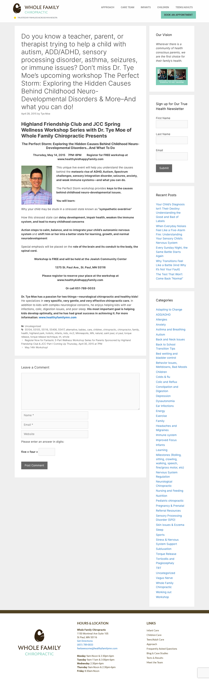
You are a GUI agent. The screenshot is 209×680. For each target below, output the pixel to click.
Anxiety (161, 324)
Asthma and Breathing (170, 329)
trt (60, 336)
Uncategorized (33, 326)
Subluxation (163, 548)
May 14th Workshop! (36, 347)
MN (92, 333)
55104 (28, 329)
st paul (119, 333)
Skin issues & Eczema (170, 524)
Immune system (166, 435)
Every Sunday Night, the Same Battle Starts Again (172, 252)
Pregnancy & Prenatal (170, 505)
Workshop (162, 597)
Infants (146, 7)
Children (163, 7)
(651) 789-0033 (85, 644)
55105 (36, 329)
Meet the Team (155, 662)
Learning (161, 450)
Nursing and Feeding (169, 490)
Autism (160, 334)
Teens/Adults (184, 7)
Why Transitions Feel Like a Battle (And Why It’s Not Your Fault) (171, 265)
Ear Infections (165, 406)
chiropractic (109, 329)
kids (66, 333)
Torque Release (166, 554)
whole (66, 336)
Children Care (154, 634)
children (97, 329)
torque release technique (43, 336)
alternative (71, 329)
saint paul (109, 333)
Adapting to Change (169, 309)
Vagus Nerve (164, 578)
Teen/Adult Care (155, 639)
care (89, 329)
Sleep (159, 529)
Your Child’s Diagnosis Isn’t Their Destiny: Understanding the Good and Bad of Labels (170, 213)
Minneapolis (82, 333)
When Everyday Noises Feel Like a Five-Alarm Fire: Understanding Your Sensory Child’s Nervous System (171, 234)
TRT (158, 568)
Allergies (161, 319)
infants (58, 333)
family (135, 329)
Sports (160, 534)
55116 (44, 329)
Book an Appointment (178, 14)
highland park (36, 333)
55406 (53, 329)
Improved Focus (166, 440)
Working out (163, 592)
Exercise (161, 416)
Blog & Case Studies (157, 653)
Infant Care (153, 630)
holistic (50, 333)
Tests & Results (155, 657)
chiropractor (124, 329)
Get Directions (85, 640)
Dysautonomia (165, 401)
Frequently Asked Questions (162, 648)
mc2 (71, 333)
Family (160, 421)
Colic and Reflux (166, 382)
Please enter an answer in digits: (42, 441)
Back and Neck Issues (170, 339)
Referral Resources (168, 510)
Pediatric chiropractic (170, 500)
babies (82, 329)
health (24, 333)
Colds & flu (163, 376)
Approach (107, 7)
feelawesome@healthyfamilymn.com (97, 648)
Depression (163, 396)
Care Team (127, 7)
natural (99, 333)
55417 (61, 329)
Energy (160, 411)
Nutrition (161, 495)
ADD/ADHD (163, 314)
